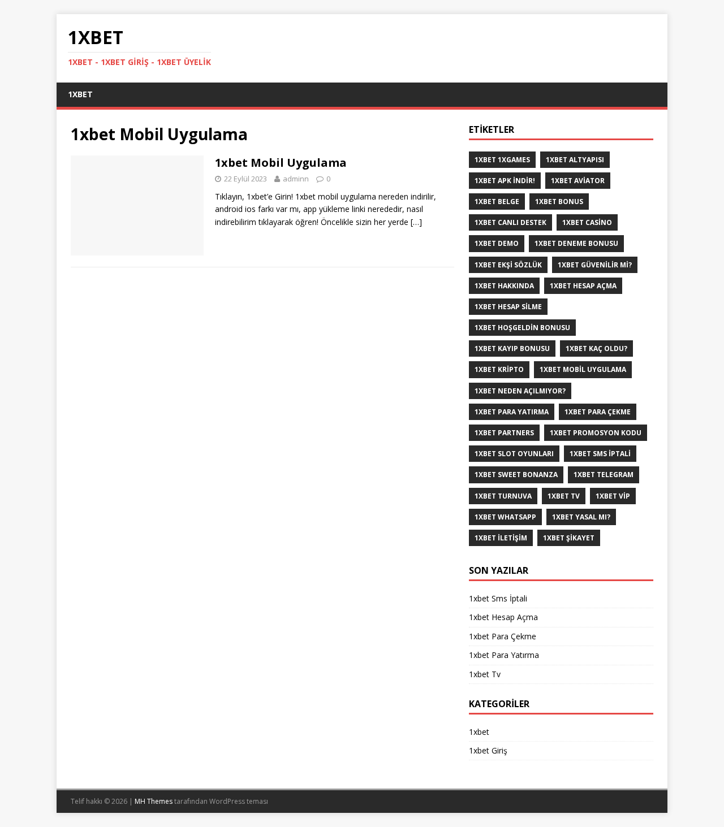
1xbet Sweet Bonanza (516, 474)
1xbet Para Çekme (597, 412)
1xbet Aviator (578, 180)
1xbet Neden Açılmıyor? (520, 391)
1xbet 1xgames (502, 159)
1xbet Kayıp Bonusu (512, 348)
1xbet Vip (613, 496)
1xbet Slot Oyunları (514, 453)
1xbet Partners (504, 433)
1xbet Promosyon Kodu (595, 433)
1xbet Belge (497, 201)
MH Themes (154, 801)
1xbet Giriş (488, 750)
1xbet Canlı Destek (510, 222)
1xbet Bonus (559, 201)
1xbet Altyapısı (575, 159)
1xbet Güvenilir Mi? (595, 265)
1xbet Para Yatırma (512, 412)
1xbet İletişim (501, 538)
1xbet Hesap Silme (508, 306)
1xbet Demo (497, 243)
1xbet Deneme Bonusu (576, 243)
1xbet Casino (587, 222)
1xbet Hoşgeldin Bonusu (522, 327)
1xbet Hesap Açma (583, 286)
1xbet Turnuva (503, 496)
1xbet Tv (564, 496)
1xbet (80, 94)
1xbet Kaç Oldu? (596, 348)
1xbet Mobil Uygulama (281, 162)
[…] (416, 222)
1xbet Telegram (604, 474)
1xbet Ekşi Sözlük (508, 265)
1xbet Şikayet (568, 538)
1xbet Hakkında (504, 286)
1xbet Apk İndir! (505, 180)
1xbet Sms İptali (600, 453)
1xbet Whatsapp (505, 517)
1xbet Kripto (499, 369)
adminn (296, 179)
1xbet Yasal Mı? (581, 517)
